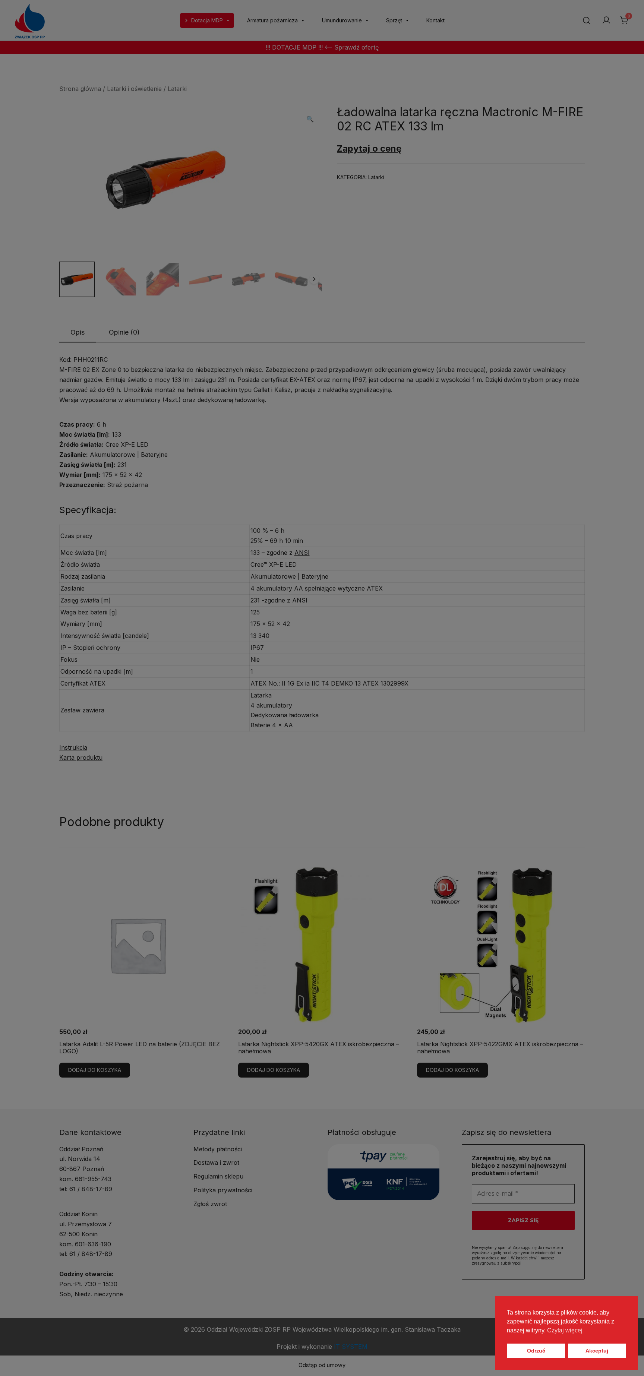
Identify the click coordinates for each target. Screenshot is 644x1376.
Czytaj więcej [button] (565, 1330)
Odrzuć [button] (536, 1351)
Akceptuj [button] (596, 1351)
